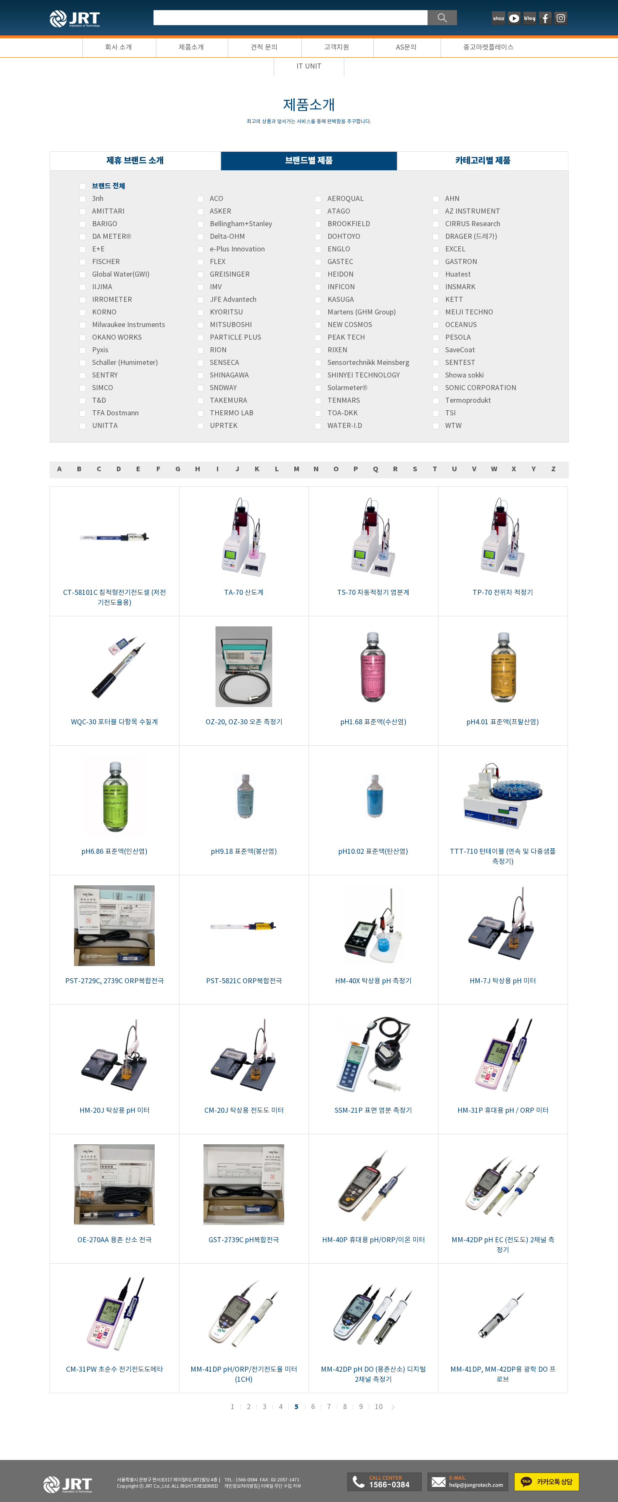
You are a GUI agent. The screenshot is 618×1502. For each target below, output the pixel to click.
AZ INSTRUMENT (472, 211)
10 (379, 1407)
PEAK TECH (346, 337)
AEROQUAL (345, 199)
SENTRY (105, 375)
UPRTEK (224, 426)
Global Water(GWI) (121, 274)
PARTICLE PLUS (235, 337)
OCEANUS (461, 325)
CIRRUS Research (472, 224)
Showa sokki (464, 375)
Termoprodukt (468, 400)
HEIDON (340, 274)
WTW (453, 426)
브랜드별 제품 (309, 161)
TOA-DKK (342, 413)
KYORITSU (226, 312)
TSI (450, 413)
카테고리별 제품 (482, 161)
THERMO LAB (232, 413)
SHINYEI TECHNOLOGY (363, 375)
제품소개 (191, 47)
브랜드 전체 (108, 186)
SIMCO (102, 388)
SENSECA (224, 363)
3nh (97, 199)
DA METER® (111, 236)
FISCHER (106, 262)
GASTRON (461, 262)
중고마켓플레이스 (488, 47)
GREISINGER (230, 274)
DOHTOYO (343, 236)
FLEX (217, 262)
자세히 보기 (114, 551)
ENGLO (338, 249)
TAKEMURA (228, 400)
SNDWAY (223, 388)
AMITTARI (108, 211)
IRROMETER (112, 300)
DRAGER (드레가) (471, 236)
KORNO (104, 312)
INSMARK (460, 287)
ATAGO (338, 211)
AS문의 (406, 47)
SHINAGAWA (229, 375)
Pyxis (100, 350)
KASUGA (340, 300)
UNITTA (105, 426)
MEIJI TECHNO (469, 312)
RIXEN (337, 350)
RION (218, 350)
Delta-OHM (227, 236)
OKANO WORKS (117, 337)
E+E (98, 249)
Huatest (458, 274)
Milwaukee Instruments (128, 325)
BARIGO (104, 224)
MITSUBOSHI (231, 325)
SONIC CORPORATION (480, 388)
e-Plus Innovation (237, 249)
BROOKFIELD (348, 224)
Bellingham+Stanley (241, 224)
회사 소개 (118, 47)
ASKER (220, 211)
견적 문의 (264, 47)
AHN (452, 199)
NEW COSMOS (349, 325)
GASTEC (340, 262)
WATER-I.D (344, 426)
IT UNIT (309, 66)
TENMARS (343, 400)
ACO (216, 199)
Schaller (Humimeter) (125, 363)
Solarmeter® (347, 388)
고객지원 (336, 47)
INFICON (341, 287)
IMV (216, 287)
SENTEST (460, 363)
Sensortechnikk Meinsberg (368, 363)
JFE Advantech (233, 300)
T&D (99, 400)
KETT (454, 300)
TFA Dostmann (115, 413)
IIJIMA (102, 287)
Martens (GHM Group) (361, 312)
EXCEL (455, 249)
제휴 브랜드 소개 (135, 161)
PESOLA (458, 337)
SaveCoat (460, 350)
